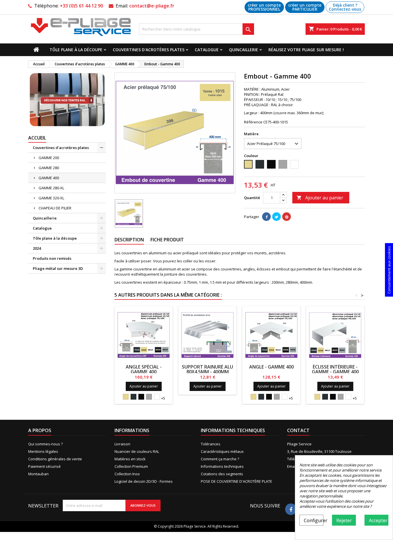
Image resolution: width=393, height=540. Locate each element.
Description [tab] (129, 239)
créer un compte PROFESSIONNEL (264, 7)
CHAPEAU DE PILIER (55, 208)
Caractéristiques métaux (222, 451)
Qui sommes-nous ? (45, 443)
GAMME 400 (49, 177)
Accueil (37, 138)
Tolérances (210, 443)
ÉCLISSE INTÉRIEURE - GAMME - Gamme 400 (335, 369)
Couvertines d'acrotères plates (148, 49)
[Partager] (266, 216)
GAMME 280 (49, 167)
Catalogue (207, 49)
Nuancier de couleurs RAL (137, 451)
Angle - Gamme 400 (271, 367)
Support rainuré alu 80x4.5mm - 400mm (207, 369)
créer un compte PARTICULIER (304, 7)
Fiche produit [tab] (167, 239)
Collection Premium (131, 466)
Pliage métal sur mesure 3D (58, 268)
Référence (253, 122)
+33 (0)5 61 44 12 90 (81, 6)
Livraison (122, 443)
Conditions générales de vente (55, 458)
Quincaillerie (243, 49)
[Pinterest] (286, 216)
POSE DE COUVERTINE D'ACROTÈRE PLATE (236, 481)
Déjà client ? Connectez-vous (345, 7)
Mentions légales (43, 451)
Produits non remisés (52, 258)
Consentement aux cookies (389, 270)
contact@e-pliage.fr (151, 6)
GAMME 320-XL (51, 198)
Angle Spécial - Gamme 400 (144, 369)
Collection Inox (127, 473)
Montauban (38, 473)
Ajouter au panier (320, 197)
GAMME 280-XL (51, 187)
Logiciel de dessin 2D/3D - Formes (144, 481)
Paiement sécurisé (44, 466)
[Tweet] (276, 216)
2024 (37, 248)
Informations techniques (222, 466)
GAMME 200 (49, 157)
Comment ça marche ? (220, 458)
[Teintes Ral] (67, 99)
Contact (298, 430)
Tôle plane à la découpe (75, 49)
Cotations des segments (222, 473)
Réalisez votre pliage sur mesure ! (306, 49)
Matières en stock (130, 458)
